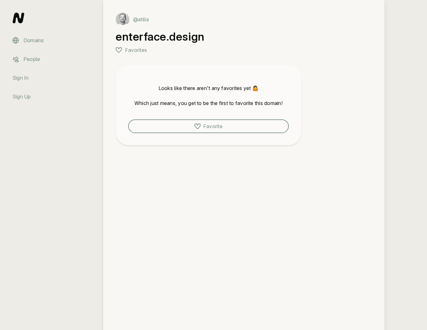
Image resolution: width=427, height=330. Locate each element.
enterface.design (160, 36)
